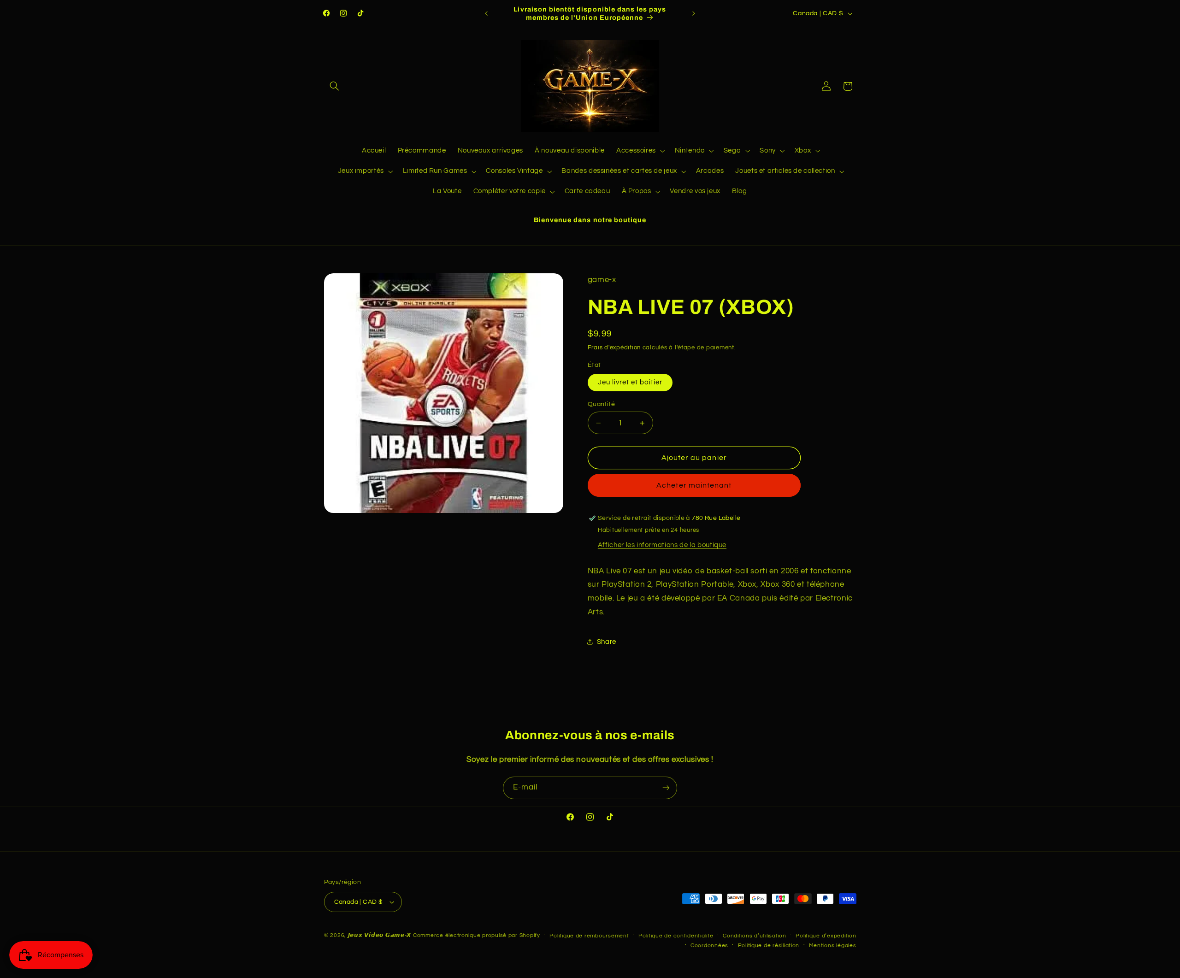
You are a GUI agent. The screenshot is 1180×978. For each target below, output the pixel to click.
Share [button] (606, 641)
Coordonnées (709, 945)
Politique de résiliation (769, 945)
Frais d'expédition (614, 348)
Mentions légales (832, 945)
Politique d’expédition (826, 935)
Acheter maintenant (694, 485)
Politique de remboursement (589, 935)
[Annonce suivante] (694, 13)
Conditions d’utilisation (754, 935)
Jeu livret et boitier (630, 382)
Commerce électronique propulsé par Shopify (476, 935)
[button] (334, 86)
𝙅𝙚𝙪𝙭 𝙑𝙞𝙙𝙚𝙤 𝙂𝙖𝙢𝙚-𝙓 (380, 935)
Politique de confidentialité (676, 935)
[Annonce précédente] (486, 13)
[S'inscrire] (666, 788)
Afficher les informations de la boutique (662, 545)
